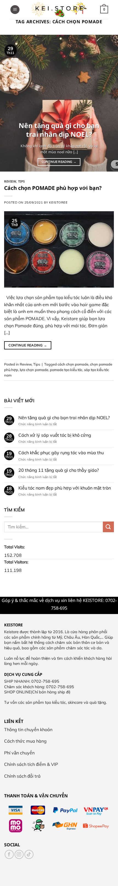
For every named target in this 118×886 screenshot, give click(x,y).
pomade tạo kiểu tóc (66, 369)
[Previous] (9, 103)
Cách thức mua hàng (25, 741)
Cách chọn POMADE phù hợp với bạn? (53, 188)
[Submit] (108, 526)
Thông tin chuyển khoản (28, 729)
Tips (21, 181)
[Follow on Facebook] (9, 854)
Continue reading (59, 162)
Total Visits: (15, 547)
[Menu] (14, 9)
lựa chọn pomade (34, 369)
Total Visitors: (16, 562)
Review (10, 181)
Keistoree (58, 202)
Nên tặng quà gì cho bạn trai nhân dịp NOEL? (64, 417)
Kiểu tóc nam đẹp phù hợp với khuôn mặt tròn (64, 487)
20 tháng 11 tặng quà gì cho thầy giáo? (58, 470)
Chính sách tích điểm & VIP (31, 764)
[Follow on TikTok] (28, 854)
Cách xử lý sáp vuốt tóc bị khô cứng (54, 435)
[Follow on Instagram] (19, 854)
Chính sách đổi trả (22, 776)
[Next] (109, 103)
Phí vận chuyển (19, 752)
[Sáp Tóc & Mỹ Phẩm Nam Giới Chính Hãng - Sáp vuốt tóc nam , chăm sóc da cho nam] (59, 10)
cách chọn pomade (73, 364)
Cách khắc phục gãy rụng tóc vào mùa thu (61, 452)
